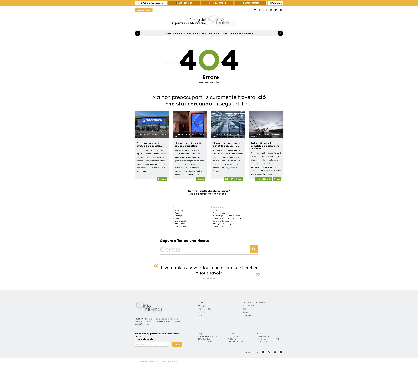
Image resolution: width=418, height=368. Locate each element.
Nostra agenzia (246, 33)
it (276, 10)
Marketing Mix (248, 305)
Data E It (178, 218)
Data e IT (217, 33)
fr (255, 10)
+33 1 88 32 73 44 (235, 341)
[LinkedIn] (281, 352)
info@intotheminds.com (249, 352)
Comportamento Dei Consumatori (226, 226)
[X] (269, 352)
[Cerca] (254, 249)
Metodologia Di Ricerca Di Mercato (227, 216)
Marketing (169, 33)
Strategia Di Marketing (222, 223)
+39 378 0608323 (265, 341)
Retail (215, 210)
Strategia (179, 33)
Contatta (246, 312)
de (271, 10)
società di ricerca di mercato (164, 319)
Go (176, 344)
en (266, 10)
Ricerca (226, 33)
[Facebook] (263, 352)
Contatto (234, 33)
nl (260, 10)
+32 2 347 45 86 (205, 341)
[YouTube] (275, 352)
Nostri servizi (248, 315)
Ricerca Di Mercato (221, 213)
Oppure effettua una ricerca (184, 240)
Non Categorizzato (182, 226)
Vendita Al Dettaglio (221, 221)
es (281, 10)
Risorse (245, 309)
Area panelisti (143, 10)
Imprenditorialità (192, 33)
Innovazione (206, 33)
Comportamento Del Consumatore (227, 218)
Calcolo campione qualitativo (254, 302)
